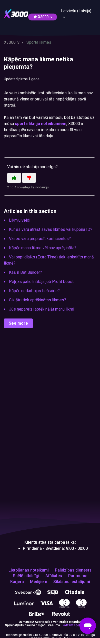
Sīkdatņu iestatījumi (71, 581)
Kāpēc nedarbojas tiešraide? (34, 290)
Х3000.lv (45, 17)
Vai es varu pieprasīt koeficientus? (40, 238)
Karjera (17, 581)
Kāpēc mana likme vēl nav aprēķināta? (42, 247)
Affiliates (53, 576)
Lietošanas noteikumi (28, 570)
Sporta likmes (38, 42)
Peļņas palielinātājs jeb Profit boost (41, 281)
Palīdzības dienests (73, 570)
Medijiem (38, 581)
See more (18, 323)
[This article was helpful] (14, 178)
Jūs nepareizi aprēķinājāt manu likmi (41, 309)
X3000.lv (11, 42)
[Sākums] (16, 13)
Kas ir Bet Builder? (25, 272)
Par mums (77, 576)
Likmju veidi (19, 220)
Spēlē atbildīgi (26, 576)
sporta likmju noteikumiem (40, 123)
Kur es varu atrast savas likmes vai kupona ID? (50, 229)
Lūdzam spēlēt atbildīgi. (78, 625)
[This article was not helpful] (29, 178)
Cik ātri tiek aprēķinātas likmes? (37, 300)
